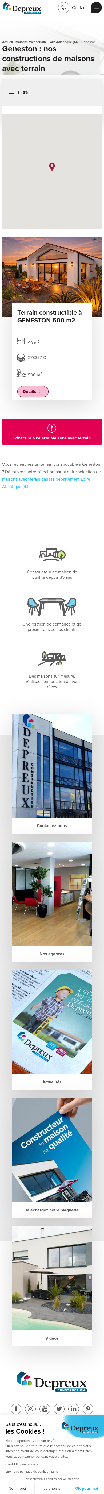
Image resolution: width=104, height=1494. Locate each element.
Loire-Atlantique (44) (64, 42)
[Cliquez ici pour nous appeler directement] (63, 7)
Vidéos (52, 1338)
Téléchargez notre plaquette (52, 1210)
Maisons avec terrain (30, 42)
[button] (52, 167)
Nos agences (52, 954)
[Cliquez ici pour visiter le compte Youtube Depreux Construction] (45, 1409)
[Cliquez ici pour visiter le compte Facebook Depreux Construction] (16, 1409)
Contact (79, 7)
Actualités (52, 1082)
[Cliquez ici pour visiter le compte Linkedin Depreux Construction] (73, 1409)
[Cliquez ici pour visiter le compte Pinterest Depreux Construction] (88, 1409)
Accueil (7, 42)
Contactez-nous (52, 825)
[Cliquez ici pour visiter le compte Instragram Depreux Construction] (30, 1409)
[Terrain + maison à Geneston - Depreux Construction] (22, 9)
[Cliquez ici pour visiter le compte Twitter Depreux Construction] (59, 1409)
